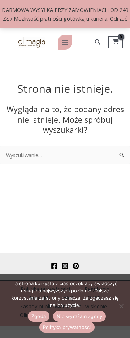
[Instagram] (65, 266)
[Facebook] (54, 266)
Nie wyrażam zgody (79, 316)
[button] (98, 42)
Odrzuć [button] (118, 18)
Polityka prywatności (67, 327)
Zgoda (38, 316)
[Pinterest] (76, 266)
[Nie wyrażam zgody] (121, 306)
